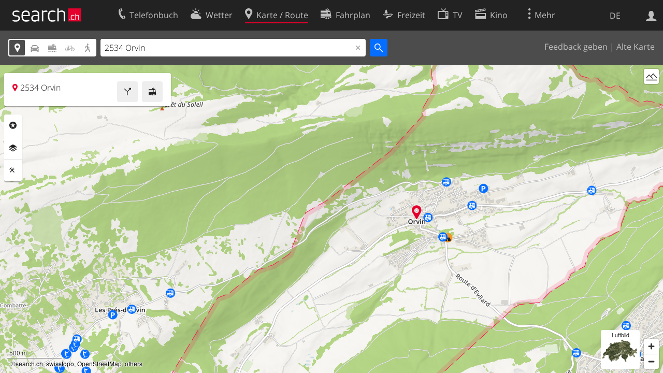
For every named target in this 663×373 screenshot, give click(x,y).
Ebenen (13, 148)
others (133, 363)
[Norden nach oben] (651, 95)
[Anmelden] (651, 15)
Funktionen (13, 170)
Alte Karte (635, 46)
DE (615, 15)
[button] (417, 212)
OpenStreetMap (99, 363)
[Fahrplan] (152, 91)
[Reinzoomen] (651, 346)
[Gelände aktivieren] (651, 76)
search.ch (29, 363)
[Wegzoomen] (651, 361)
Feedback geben (576, 46)
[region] (331, 219)
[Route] (127, 91)
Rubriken (13, 125)
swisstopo (60, 363)
